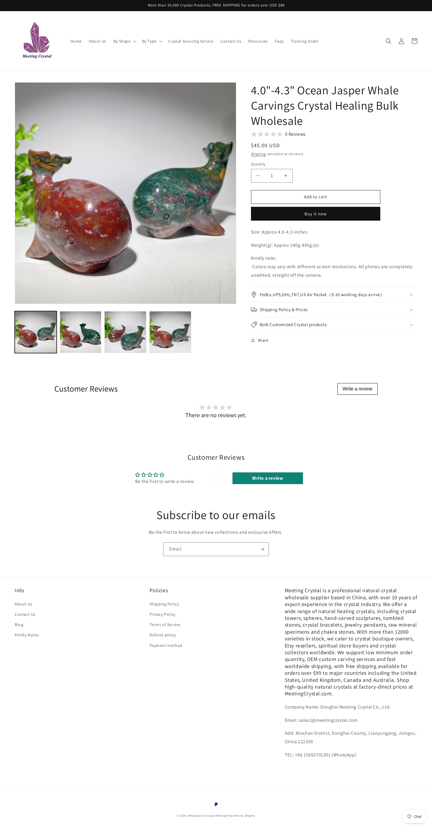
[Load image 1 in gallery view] (36, 332)
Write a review (357, 388)
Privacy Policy (162, 614)
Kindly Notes (27, 634)
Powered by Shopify (241, 816)
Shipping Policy (164, 604)
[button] (124, 41)
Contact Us (25, 614)
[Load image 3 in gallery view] (125, 332)
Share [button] (263, 340)
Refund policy (163, 634)
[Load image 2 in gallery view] (81, 332)
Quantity (258, 164)
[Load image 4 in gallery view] (170, 332)
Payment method (166, 645)
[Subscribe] (262, 549)
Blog (19, 624)
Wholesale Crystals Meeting (207, 816)
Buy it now (315, 214)
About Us (23, 604)
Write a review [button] (267, 478)
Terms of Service (165, 624)
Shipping (258, 154)
